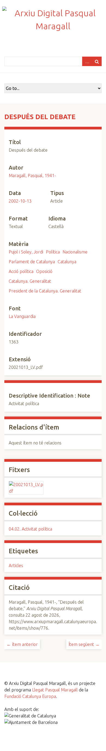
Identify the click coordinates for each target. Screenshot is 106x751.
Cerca (97, 61)
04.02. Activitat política (30, 528)
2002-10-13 (20, 201)
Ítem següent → (83, 644)
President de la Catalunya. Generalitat (45, 290)
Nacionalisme (75, 251)
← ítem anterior (22, 644)
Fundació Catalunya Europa (30, 696)
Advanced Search (87, 61)
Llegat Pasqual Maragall (55, 689)
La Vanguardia (22, 316)
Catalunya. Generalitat (30, 281)
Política (53, 251)
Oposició (44, 271)
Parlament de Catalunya (32, 261)
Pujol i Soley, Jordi (26, 251)
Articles (16, 565)
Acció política (21, 271)
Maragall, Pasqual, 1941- (32, 175)
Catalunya (67, 261)
